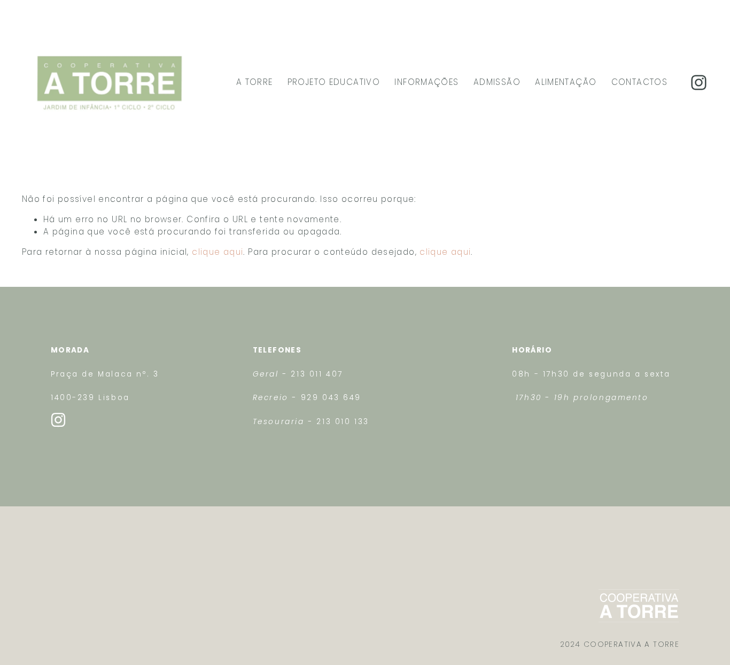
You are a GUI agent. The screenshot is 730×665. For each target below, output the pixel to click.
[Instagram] (698, 82)
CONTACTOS (639, 82)
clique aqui (217, 251)
